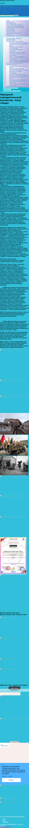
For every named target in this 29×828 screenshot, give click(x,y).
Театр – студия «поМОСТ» (16, 56)
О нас (7, 20)
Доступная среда (11, 23)
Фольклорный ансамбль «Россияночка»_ (16, 47)
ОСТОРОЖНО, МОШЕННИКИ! (12, 90)
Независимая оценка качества (15, 26)
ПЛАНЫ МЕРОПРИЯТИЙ (10, 88)
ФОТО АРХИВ (7, 89)
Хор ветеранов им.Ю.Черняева (18, 62)
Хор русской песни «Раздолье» (18, 60)
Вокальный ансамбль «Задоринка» (15, 72)
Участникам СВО (14, 741)
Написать (11, 780)
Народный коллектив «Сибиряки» (19, 42)
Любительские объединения (14, 86)
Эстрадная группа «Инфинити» (18, 79)
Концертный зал (10, 30)
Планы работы (10, 35)
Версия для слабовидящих (12, 693)
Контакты (9, 34)
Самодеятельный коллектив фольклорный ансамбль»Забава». (19, 75)
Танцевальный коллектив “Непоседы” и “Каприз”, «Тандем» (18, 69)
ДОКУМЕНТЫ (10, 22)
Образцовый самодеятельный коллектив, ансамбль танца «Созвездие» (18, 54)
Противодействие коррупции (14, 24)
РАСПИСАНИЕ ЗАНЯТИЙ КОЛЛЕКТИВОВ (13, 39)
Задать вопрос (14, 688)
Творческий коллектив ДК (13, 33)
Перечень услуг (10, 31)
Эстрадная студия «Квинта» (17, 57)
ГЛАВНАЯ (6, 18)
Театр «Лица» (13, 59)
